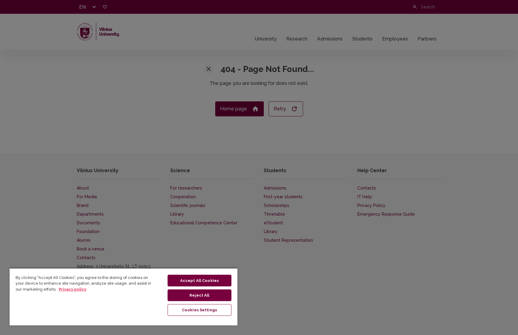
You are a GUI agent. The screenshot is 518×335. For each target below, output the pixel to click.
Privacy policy (72, 289)
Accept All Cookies (199, 280)
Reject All (199, 295)
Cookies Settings (199, 310)
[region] (123, 296)
